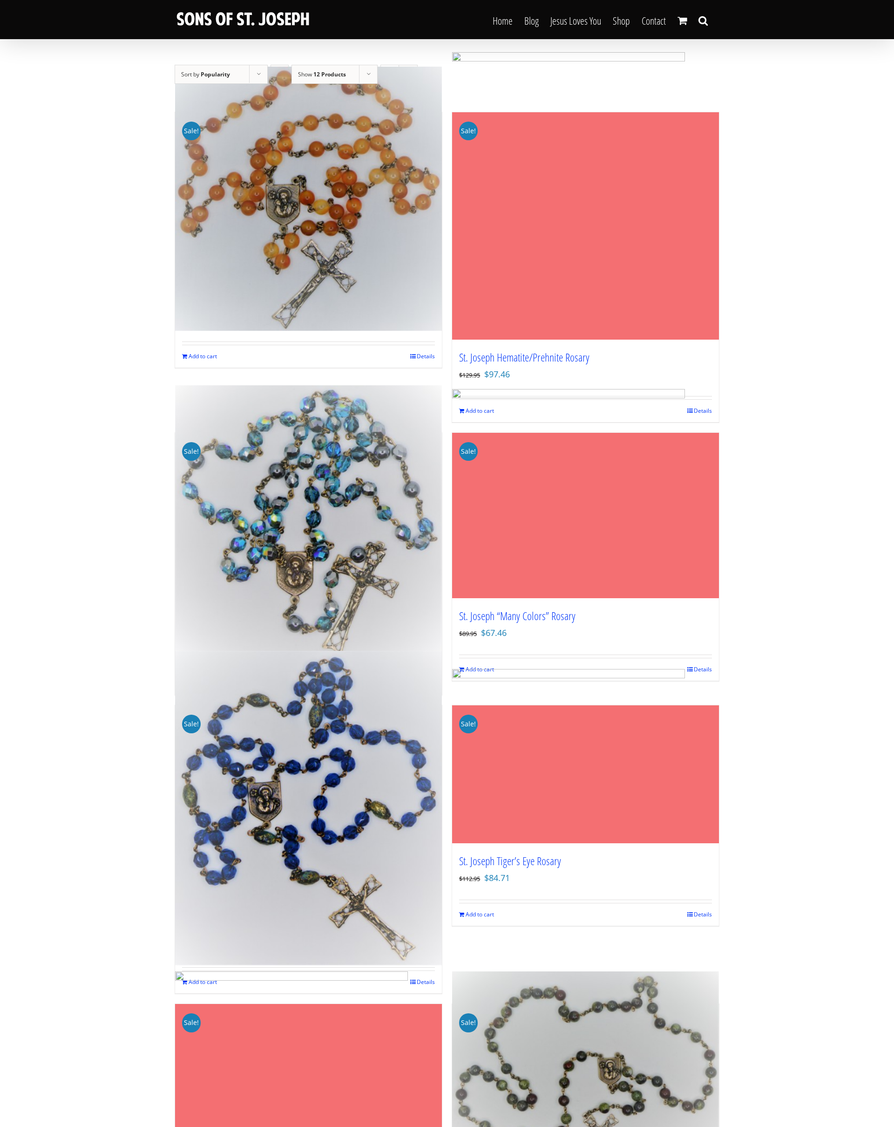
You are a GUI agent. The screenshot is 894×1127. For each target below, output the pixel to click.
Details (426, 356)
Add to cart (203, 356)
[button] (703, 19)
